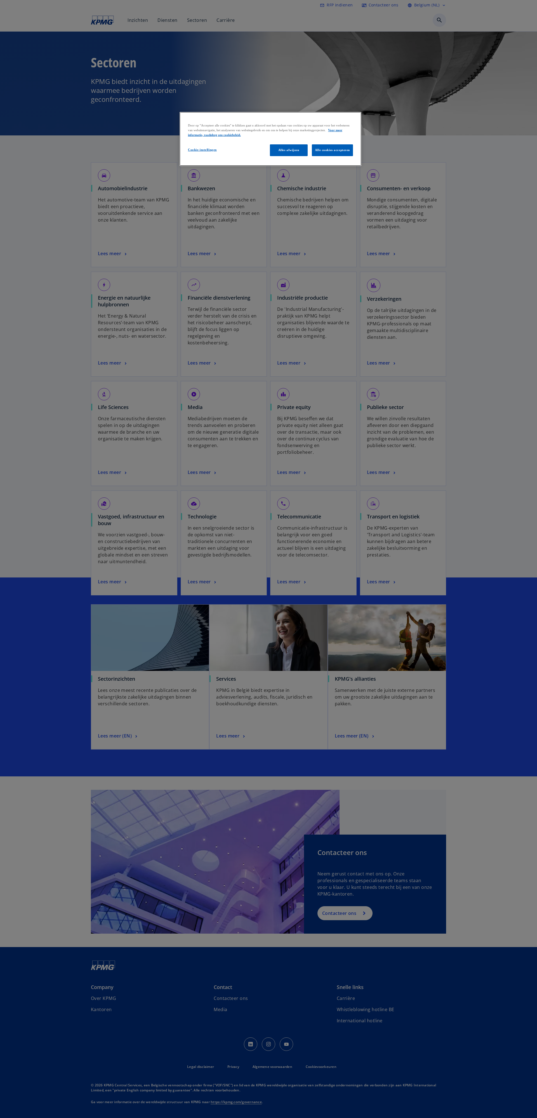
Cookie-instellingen (202, 149)
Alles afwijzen (288, 150)
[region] (270, 139)
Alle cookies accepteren (332, 150)
